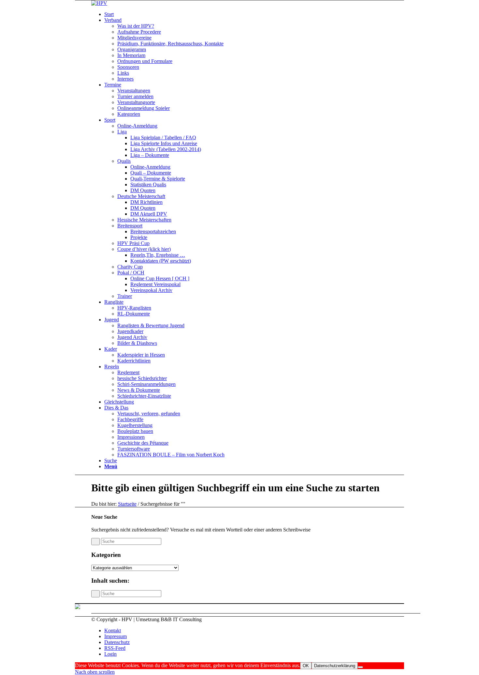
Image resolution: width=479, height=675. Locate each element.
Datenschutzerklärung (334, 665)
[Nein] (360, 667)
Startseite (127, 504)
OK (306, 665)
